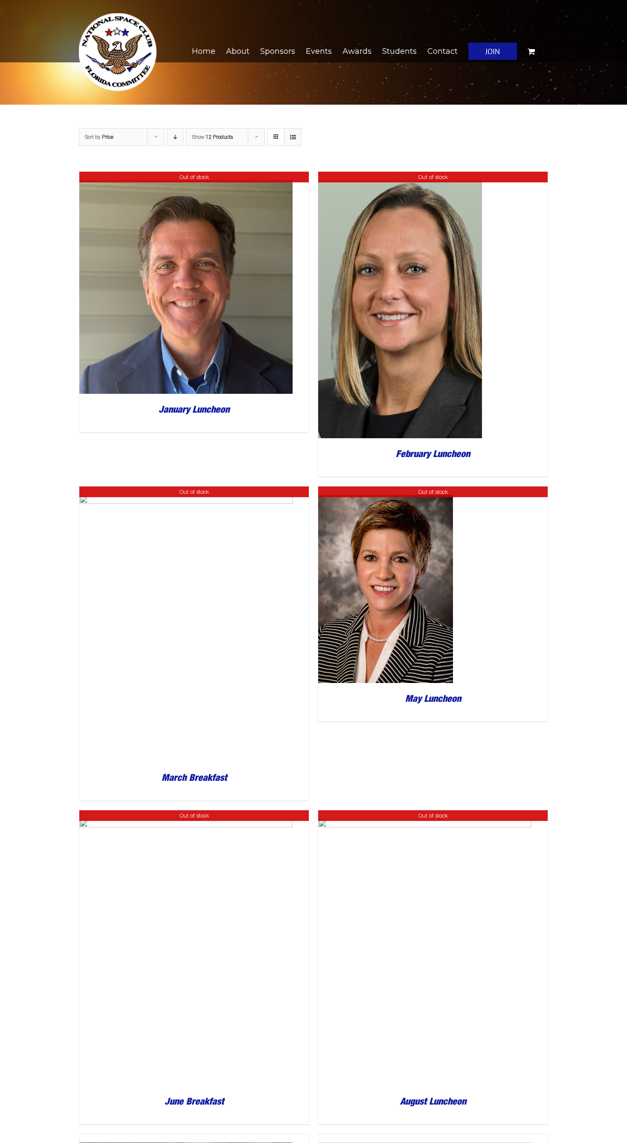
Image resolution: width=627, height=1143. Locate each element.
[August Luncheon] (424, 816)
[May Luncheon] (385, 492)
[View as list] (292, 137)
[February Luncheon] (400, 177)
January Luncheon (194, 409)
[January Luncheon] (186, 177)
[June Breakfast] (186, 816)
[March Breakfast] (186, 492)
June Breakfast (194, 1101)
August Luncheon (433, 1101)
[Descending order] (175, 137)
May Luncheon (433, 698)
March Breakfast (194, 777)
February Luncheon (433, 453)
